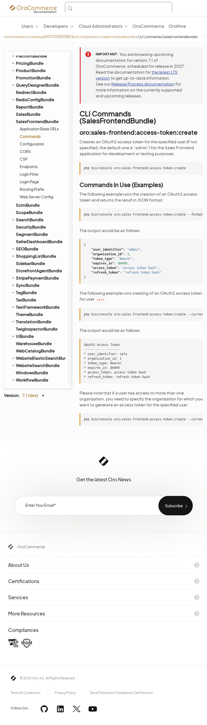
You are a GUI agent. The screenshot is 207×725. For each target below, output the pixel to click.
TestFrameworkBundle (38, 306)
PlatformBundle (31, 55)
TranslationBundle (33, 321)
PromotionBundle (33, 77)
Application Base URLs (39, 128)
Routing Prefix (32, 189)
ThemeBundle (29, 314)
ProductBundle (31, 70)
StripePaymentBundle (37, 277)
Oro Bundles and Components (75, 37)
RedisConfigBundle (35, 99)
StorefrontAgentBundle (39, 270)
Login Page (29, 181)
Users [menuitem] (27, 26)
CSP (23, 158)
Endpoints (29, 166)
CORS (25, 151)
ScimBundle (28, 204)
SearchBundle (29, 219)
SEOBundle (27, 248)
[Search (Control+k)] (118, 8)
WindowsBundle (32, 372)
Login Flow (29, 174)
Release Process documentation (143, 83)
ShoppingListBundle (36, 255)
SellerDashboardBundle (39, 241)
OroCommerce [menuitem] (148, 26)
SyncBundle (27, 285)
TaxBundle (26, 299)
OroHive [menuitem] (177, 26)
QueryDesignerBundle (37, 84)
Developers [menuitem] (56, 26)
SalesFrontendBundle (118, 37)
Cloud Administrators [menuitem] (100, 26)
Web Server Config (36, 196)
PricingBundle (29, 63)
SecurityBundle (31, 226)
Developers (40, 37)
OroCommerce (31, 546)
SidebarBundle (30, 263)
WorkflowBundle (32, 379)
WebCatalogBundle (35, 350)
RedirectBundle (31, 92)
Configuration (32, 143)
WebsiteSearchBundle (38, 365)
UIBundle (25, 336)
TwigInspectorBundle (36, 328)
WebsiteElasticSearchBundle (40, 357)
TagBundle (26, 292)
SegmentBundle (32, 234)
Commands (30, 136)
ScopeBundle (29, 212)
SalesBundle (28, 114)
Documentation (16, 37)
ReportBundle (29, 106)
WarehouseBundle (34, 343)
